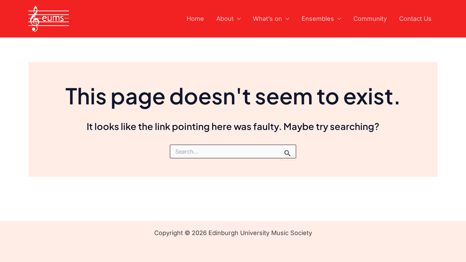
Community (370, 18)
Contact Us (415, 18)
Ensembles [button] (318, 18)
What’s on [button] (267, 18)
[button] (237, 19)
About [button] (225, 18)
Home (195, 18)
